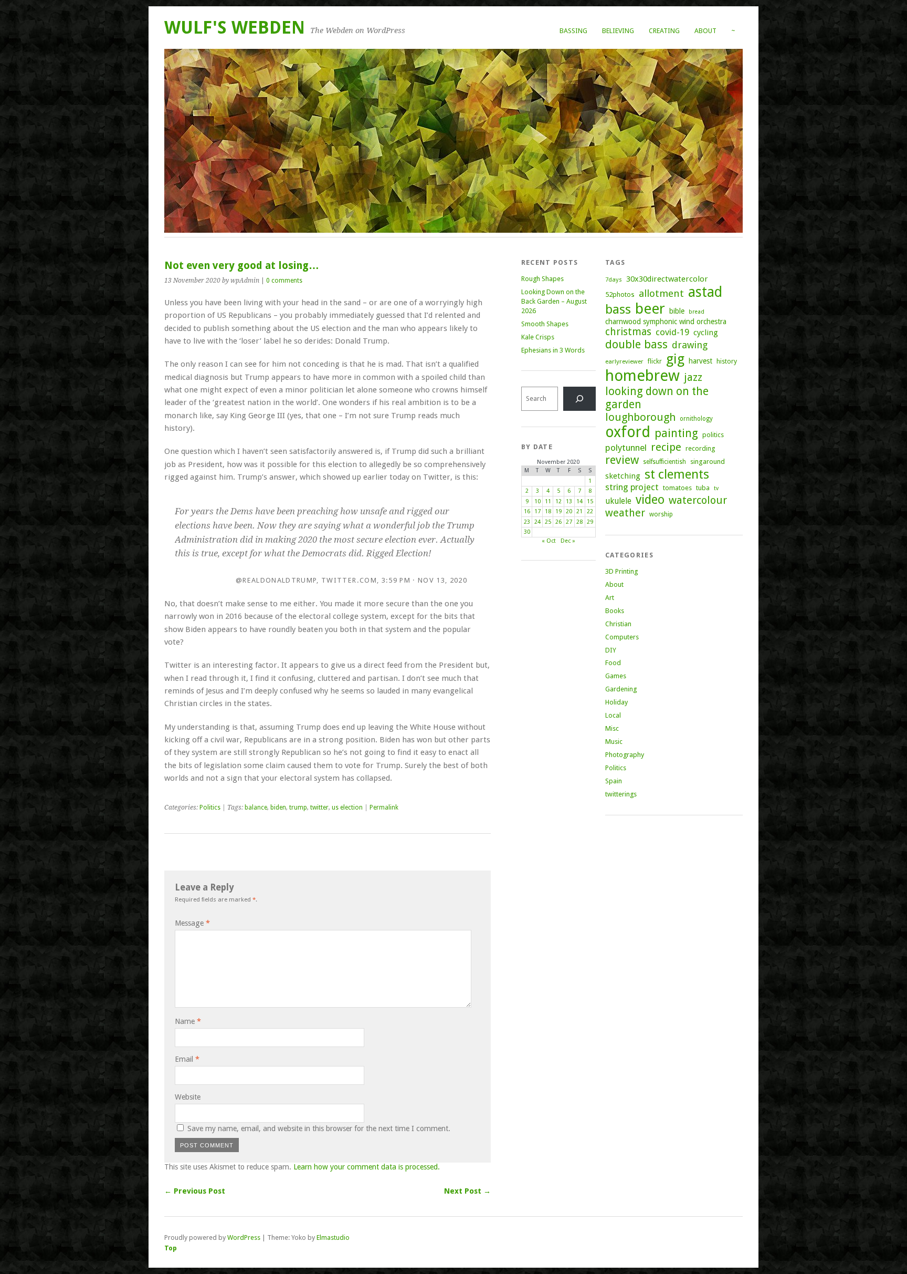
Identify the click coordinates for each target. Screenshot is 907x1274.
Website (188, 1097)
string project (632, 487)
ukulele (618, 501)
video (650, 499)
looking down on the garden (657, 398)
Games (615, 676)
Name (188, 1021)
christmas (628, 332)
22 (590, 511)
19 (558, 511)
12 (558, 501)
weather (625, 513)
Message (192, 923)
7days (613, 279)
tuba (703, 488)
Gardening (621, 689)
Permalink (384, 807)
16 (527, 511)
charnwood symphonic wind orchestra (665, 321)
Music (614, 741)
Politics (209, 807)
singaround (707, 461)
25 (548, 522)
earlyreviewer (624, 361)
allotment (661, 293)
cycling (705, 332)
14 (579, 501)
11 (548, 501)
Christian (618, 624)
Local (613, 715)
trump (298, 807)
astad (705, 292)
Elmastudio (333, 1237)
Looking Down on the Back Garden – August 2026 (554, 301)
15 (590, 501)
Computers (622, 637)
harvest (700, 361)
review (622, 460)
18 (548, 511)
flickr (655, 361)
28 (579, 522)
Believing (618, 31)
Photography (624, 755)
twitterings (621, 794)
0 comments (284, 280)
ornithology (696, 418)
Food (613, 663)
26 (558, 522)
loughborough (640, 417)
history (726, 361)
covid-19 (672, 332)
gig (675, 359)
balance (256, 807)
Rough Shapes (542, 279)
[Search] (579, 398)
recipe (666, 447)
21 (579, 511)
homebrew (642, 376)
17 (537, 511)
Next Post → (467, 1191)
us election (347, 807)
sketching (622, 476)
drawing (690, 344)
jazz (693, 377)
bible (676, 311)
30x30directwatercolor (667, 279)
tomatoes (677, 488)
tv (716, 488)
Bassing (573, 31)
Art (609, 598)
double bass (636, 344)
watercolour (698, 500)
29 (590, 522)
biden (278, 807)
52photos (620, 294)
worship (661, 514)
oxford (627, 432)
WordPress (243, 1237)
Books (614, 611)
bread (696, 311)
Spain (613, 781)
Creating (664, 31)
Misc (612, 728)
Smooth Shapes (544, 324)
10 (537, 501)
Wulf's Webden (234, 27)
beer (650, 308)
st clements (677, 474)
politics (713, 435)
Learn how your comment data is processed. (366, 1167)
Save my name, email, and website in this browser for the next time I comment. (318, 1128)
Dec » (568, 540)
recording (700, 448)
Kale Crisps (537, 337)
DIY (610, 650)
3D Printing (621, 571)
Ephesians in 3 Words (553, 350)
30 (527, 532)
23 (527, 522)
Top (170, 1248)
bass (618, 309)
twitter (319, 807)
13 (569, 501)
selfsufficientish (664, 461)
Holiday (616, 702)
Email (187, 1059)
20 (569, 511)
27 (569, 522)
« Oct (549, 540)
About (705, 31)
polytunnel (626, 447)
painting (676, 433)
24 (537, 522)
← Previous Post (194, 1191)
